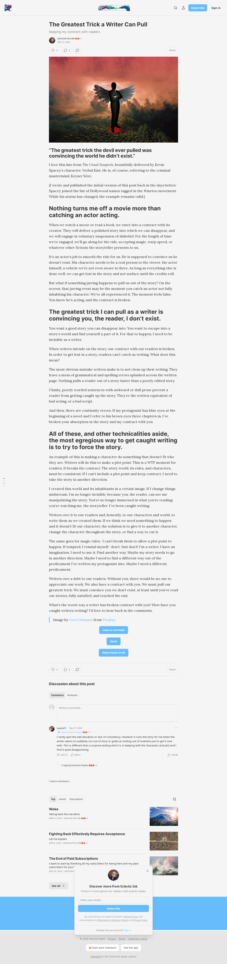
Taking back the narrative (64, 814)
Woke (53, 809)
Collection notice (137, 938)
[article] (113, 816)
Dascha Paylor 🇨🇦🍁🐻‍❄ (69, 38)
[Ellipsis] (176, 728)
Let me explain (58, 839)
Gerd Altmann (81, 619)
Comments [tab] (57, 695)
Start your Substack (104, 947)
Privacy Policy (140, 920)
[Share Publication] (183, 7)
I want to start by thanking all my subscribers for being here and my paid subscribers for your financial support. (93, 865)
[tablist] (64, 695)
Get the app (131, 947)
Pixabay (109, 619)
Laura (60, 728)
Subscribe (197, 8)
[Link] (44, 153)
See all (56, 886)
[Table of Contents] (3, 482)
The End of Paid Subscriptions (73, 859)
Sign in (216, 8)
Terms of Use (130, 916)
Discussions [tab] (76, 799)
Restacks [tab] (72, 695)
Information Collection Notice (112, 920)
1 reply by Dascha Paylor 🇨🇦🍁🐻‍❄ (79, 765)
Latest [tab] (62, 799)
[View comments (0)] (83, 848)
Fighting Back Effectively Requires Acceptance (87, 834)
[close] (147, 871)
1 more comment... (60, 781)
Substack (96, 956)
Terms (122, 938)
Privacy (112, 938)
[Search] (175, 7)
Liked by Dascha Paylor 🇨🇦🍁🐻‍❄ (75, 732)
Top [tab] (53, 799)
